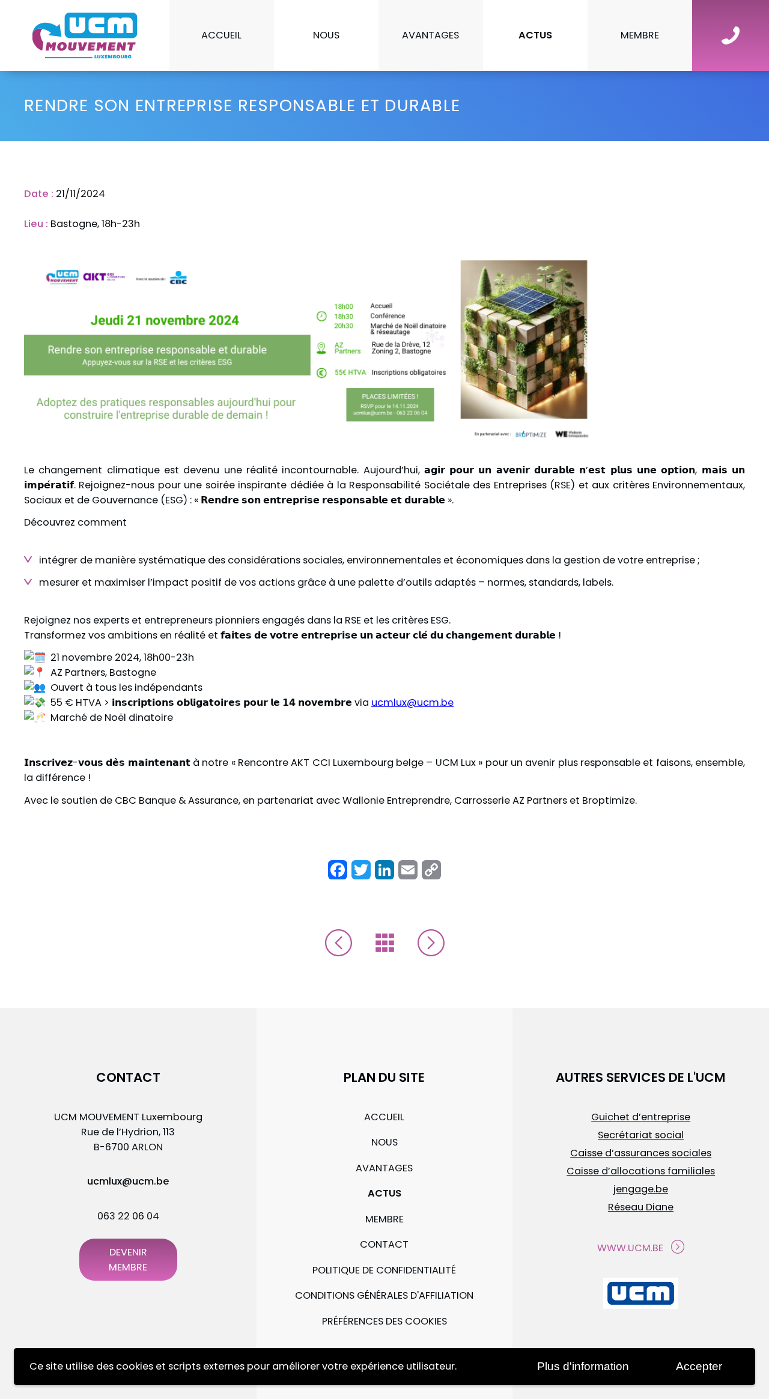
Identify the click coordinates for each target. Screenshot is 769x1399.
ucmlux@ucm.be (412, 702)
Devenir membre (128, 1259)
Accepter (699, 1366)
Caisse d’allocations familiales (641, 1171)
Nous (326, 35)
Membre (640, 35)
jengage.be (640, 1189)
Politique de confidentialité (384, 1270)
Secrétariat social (641, 1135)
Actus (535, 35)
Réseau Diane (640, 1207)
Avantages (430, 35)
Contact (384, 1244)
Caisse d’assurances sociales (640, 1153)
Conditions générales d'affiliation (384, 1295)
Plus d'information (583, 1366)
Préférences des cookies (384, 1321)
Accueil (221, 35)
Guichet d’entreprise (640, 1117)
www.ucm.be (630, 1248)
